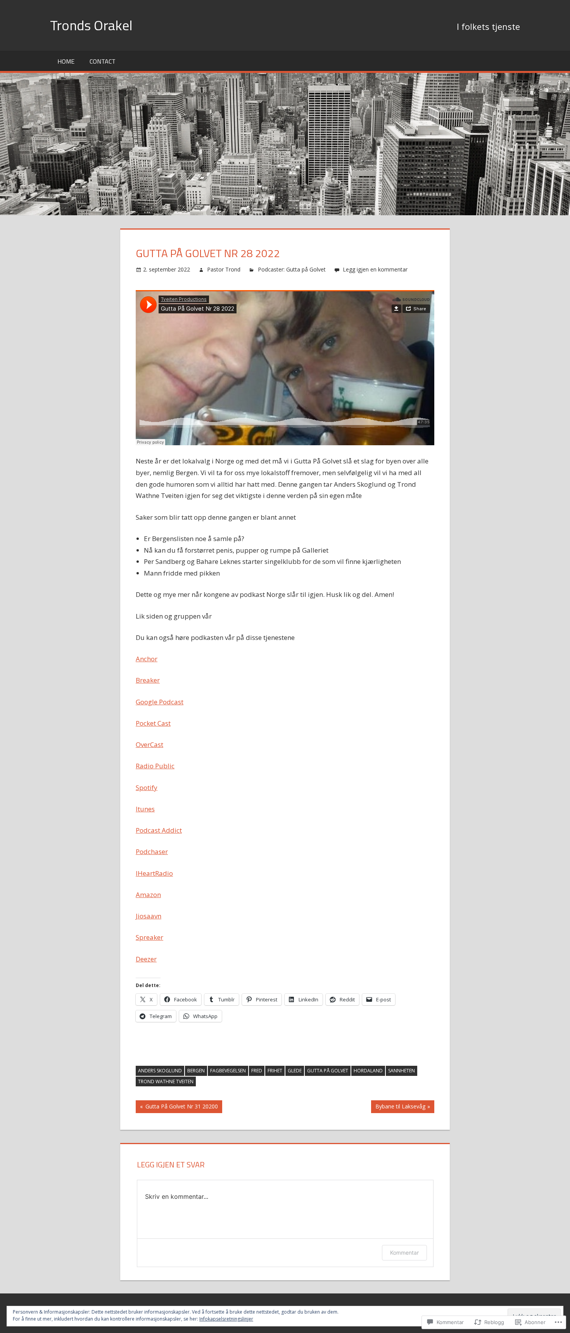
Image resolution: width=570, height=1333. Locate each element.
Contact (103, 61)
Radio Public (155, 765)
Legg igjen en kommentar (375, 269)
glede (295, 1070)
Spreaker (149, 937)
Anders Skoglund (160, 1070)
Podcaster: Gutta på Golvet (292, 269)
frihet (275, 1070)
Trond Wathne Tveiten (165, 1081)
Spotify (146, 787)
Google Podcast (159, 701)
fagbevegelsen (228, 1070)
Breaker (148, 680)
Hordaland (368, 1070)
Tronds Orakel (91, 25)
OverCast (149, 744)
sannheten (401, 1070)
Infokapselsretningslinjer (226, 1319)
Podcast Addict (159, 830)
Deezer (146, 958)
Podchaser (152, 851)
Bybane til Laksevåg (398, 1107)
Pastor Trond (223, 269)
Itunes (145, 808)
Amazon (148, 894)
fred (256, 1070)
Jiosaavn (148, 915)
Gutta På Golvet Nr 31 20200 (177, 1107)
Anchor (146, 658)
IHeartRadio (154, 873)
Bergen (196, 1070)
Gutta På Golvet (327, 1070)
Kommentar (404, 1252)
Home (65, 61)
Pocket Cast (153, 723)
